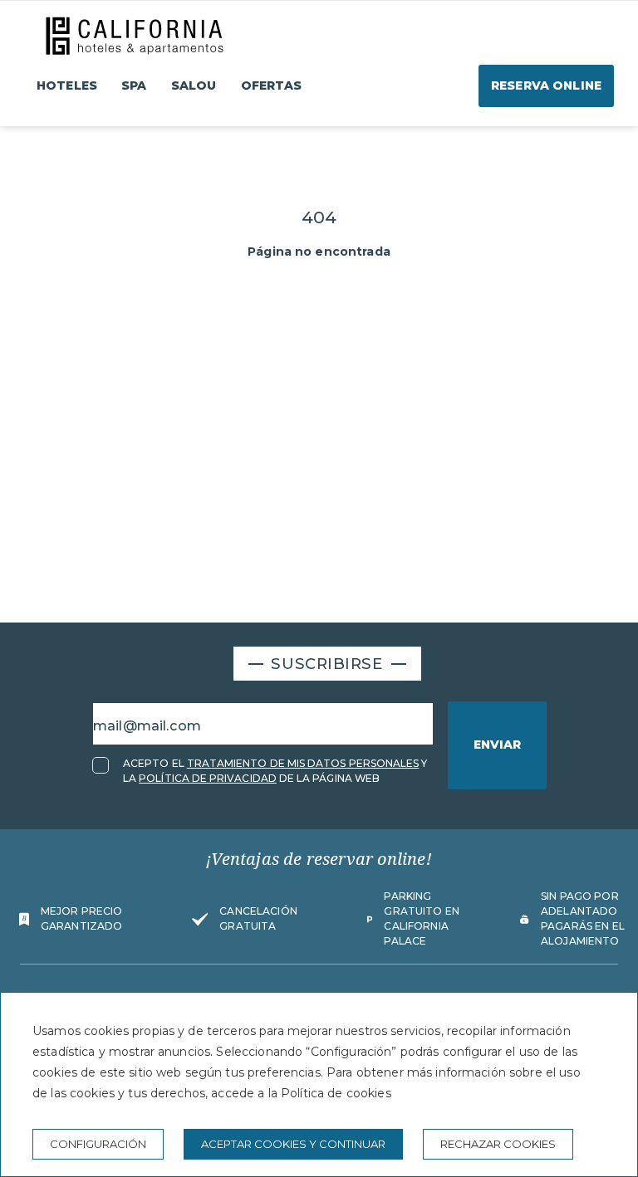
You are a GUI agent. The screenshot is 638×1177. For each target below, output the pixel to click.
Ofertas (271, 85)
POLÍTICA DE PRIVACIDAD (208, 778)
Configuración (98, 1143)
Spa (133, 85)
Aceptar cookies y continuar (293, 1143)
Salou (194, 85)
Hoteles (67, 85)
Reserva (546, 85)
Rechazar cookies (498, 1143)
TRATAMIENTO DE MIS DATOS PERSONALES (303, 763)
